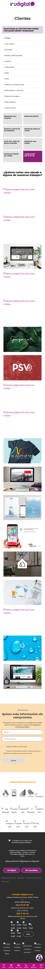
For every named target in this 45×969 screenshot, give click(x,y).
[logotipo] (22, 4)
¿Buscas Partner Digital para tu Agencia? (22, 861)
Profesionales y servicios (13, 90)
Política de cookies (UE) (33, 878)
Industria (7, 61)
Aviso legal (20, 878)
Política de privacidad (9, 878)
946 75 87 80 (22, 905)
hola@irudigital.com (22, 894)
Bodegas (7, 38)
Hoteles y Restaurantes (13, 55)
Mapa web (5, 881)
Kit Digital (11, 870)
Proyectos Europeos (12, 96)
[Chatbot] (39, 957)
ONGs (6, 79)
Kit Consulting (31, 870)
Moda (6, 73)
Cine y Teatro (9, 44)
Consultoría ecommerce (27, 950)
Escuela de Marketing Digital (7, 950)
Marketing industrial (17, 948)
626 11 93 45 (22, 913)
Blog (28, 934)
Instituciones (9, 67)
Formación (8, 50)
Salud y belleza (10, 102)
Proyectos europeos (37, 948)
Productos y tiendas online (14, 84)
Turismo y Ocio (10, 108)
